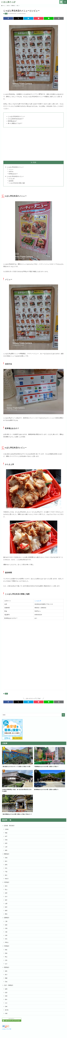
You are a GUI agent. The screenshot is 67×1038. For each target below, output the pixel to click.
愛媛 (6, 978)
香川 (6, 974)
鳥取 (6, 949)
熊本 (6, 999)
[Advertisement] (33, 144)
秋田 (6, 843)
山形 (6, 846)
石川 (6, 896)
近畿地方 (6, 917)
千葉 (6, 871)
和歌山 (6, 942)
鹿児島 (6, 1010)
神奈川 (6, 878)
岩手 (6, 836)
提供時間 (11, 181)
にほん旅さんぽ (8, 2)
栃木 (6, 861)
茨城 (6, 857)
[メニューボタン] (65, 2)
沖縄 (6, 1013)
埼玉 (6, 13)
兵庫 (6, 935)
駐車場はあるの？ (13, 173)
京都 (6, 928)
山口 (6, 963)
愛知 (6, 914)
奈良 (6, 939)
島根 (6, 953)
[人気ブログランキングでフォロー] (11, 1021)
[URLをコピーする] (59, 18)
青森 (6, 832)
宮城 (6, 839)
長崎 (6, 996)
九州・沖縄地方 (8, 985)
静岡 (6, 910)
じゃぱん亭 (38, 600)
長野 (6, 893)
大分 (6, 1003)
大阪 (6, 932)
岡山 (6, 956)
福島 (6, 850)
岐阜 (6, 907)
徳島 (6, 971)
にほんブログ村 (6, 1029)
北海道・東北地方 (9, 825)
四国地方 (6, 967)
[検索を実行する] (63, 715)
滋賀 (6, 925)
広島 (6, 960)
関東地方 (6, 854)
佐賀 (6, 992)
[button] (8, 18)
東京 (6, 875)
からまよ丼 (11, 178)
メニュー (11, 169)
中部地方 (6, 882)
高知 (6, 981)
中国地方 (6, 946)
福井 (6, 900)
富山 (6, 889)
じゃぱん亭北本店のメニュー (15, 167)
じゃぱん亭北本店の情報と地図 (17, 183)
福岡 (6, 989)
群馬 (6, 864)
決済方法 (11, 171)
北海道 (6, 829)
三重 (6, 921)
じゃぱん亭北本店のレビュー (15, 176)
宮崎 (6, 1006)
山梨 (6, 903)
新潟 (6, 886)
